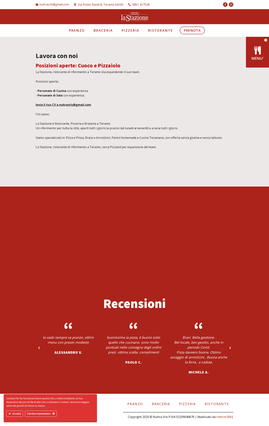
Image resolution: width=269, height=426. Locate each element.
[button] (265, 40)
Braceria (103, 30)
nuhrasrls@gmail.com (54, 4)
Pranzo (77, 30)
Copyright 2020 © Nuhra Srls (148, 417)
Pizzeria (130, 30)
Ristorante (160, 30)
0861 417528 (141, 5)
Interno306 (224, 417)
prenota (192, 30)
